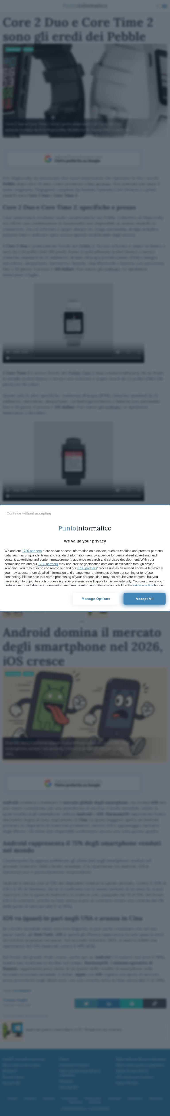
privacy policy (143, 585)
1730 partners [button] (32, 551)
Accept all (145, 599)
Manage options (96, 599)
